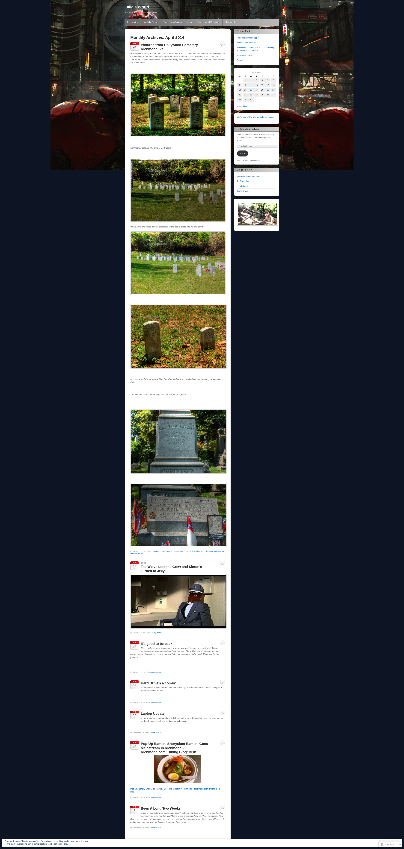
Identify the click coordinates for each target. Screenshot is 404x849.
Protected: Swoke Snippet (248, 38)
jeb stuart (209, 551)
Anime (189, 22)
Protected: (241, 60)
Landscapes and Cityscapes (161, 551)
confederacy (184, 551)
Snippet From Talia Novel (247, 43)
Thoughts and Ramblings (208, 22)
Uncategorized (155, 672)
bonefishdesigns (244, 186)
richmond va (219, 551)
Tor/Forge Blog (243, 181)
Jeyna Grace (242, 191)
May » (245, 106)
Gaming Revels (156, 633)
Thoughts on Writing (172, 22)
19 (268, 90)
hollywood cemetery (197, 551)
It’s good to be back (156, 644)
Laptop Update (152, 713)
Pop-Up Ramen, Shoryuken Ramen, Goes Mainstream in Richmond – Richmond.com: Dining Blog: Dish (174, 748)
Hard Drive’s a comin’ (158, 683)
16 (251, 90)
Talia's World (137, 7)
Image (143, 563)
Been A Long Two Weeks (161, 808)
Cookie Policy (62, 844)
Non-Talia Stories (150, 22)
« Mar (239, 106)
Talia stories (132, 22)
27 (273, 95)
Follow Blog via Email (248, 129)
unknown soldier (136, 553)
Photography (230, 22)
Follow (242, 153)
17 (256, 90)
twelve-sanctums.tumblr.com (249, 176)
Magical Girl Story (244, 55)
